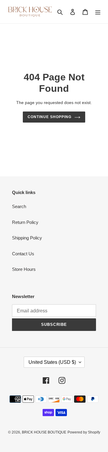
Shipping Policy (27, 237)
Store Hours (24, 269)
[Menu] (98, 11)
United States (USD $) (52, 362)
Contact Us (23, 253)
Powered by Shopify (84, 432)
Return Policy (25, 222)
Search (19, 206)
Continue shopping (49, 117)
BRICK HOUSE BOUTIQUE (44, 432)
